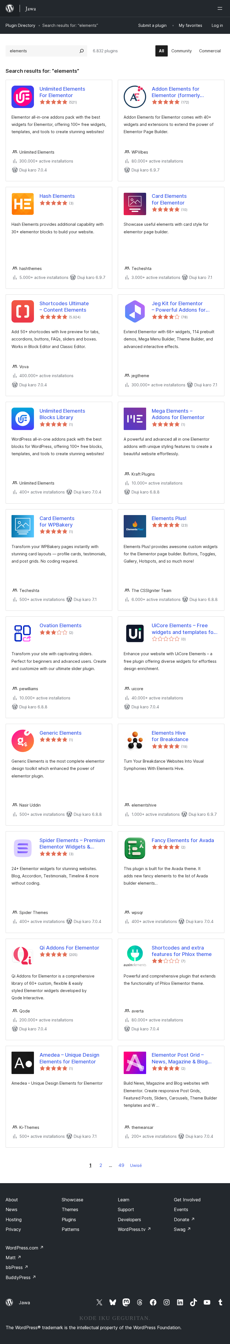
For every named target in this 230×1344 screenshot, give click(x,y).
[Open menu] (221, 8)
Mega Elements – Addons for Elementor (178, 414)
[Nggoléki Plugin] (81, 51)
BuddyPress (21, 1277)
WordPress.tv (134, 1229)
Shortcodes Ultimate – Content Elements (64, 306)
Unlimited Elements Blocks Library (62, 414)
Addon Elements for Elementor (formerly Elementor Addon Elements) (176, 92)
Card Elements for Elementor (169, 199)
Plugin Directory (20, 25)
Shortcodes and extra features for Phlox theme (182, 951)
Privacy (13, 1229)
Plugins (69, 1219)
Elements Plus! (169, 518)
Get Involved (187, 1199)
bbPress (17, 1267)
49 (121, 1165)
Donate (184, 1219)
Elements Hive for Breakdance (170, 736)
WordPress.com (25, 1248)
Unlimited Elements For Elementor (62, 92)
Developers (129, 1219)
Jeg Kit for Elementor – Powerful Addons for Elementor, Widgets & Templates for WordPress (183, 306)
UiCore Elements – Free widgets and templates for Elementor (183, 628)
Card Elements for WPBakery (57, 521)
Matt (13, 1257)
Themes (70, 1209)
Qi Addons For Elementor (69, 948)
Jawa (24, 1302)
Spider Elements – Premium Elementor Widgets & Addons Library (72, 843)
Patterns (70, 1229)
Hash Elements (57, 196)
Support (126, 1209)
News (11, 1209)
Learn (123, 1199)
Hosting (14, 1219)
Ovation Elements (61, 625)
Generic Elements (61, 733)
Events (181, 1209)
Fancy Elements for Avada (183, 840)
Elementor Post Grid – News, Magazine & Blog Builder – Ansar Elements (181, 1058)
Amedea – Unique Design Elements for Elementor (69, 1058)
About (12, 1199)
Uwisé (136, 1165)
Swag (182, 1229)
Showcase (72, 1199)
